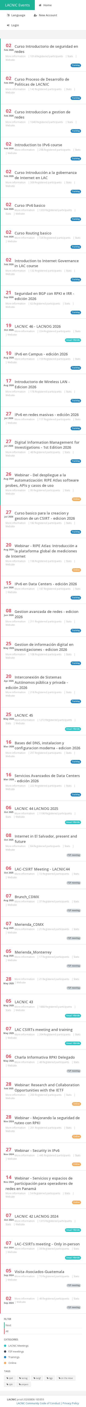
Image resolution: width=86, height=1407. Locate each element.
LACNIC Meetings (18, 1345)
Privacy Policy (71, 1403)
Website (10, 60)
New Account (47, 15)
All (7, 1331)
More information (16, 56)
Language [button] (18, 15)
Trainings (14, 1357)
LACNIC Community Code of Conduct (38, 1403)
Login (15, 25)
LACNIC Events (17, 5)
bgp (51, 1378)
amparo (24, 1384)
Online (12, 1363)
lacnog (24, 1378)
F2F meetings (16, 1351)
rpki (10, 1384)
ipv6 (10, 1378)
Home (47, 5)
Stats (70, 56)
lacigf (38, 1378)
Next (8, 1325)
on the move (67, 1378)
